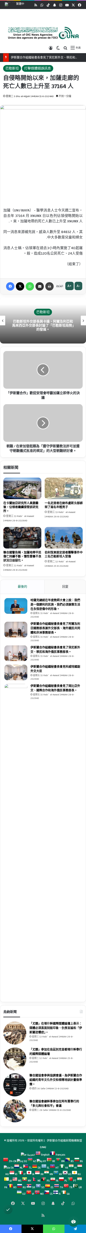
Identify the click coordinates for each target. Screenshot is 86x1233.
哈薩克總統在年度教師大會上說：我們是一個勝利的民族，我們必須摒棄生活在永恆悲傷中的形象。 (55, 604)
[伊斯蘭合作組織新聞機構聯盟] (42, 33)
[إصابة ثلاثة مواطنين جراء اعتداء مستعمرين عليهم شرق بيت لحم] (64, 538)
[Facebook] (10, 286)
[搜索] (65, 48)
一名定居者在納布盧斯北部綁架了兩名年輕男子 (64, 505)
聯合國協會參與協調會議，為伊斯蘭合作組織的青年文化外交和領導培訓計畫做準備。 (55, 1080)
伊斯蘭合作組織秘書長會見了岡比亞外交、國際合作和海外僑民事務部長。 (55, 688)
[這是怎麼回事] (30, 286)
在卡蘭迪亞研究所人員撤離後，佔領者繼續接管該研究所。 (20, 507)
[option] (42, 33)
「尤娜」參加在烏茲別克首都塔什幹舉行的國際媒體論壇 (55, 1052)
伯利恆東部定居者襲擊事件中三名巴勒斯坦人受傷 (64, 554)
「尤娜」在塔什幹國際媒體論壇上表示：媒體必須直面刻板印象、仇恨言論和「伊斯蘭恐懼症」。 (55, 1028)
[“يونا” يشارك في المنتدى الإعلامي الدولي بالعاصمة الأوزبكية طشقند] (14, 1058)
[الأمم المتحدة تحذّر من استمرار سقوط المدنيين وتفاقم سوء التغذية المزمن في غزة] (22, 538)
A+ (69, 285)
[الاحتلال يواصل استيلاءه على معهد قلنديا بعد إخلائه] (22, 488)
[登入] (51, 48)
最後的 (22, 587)
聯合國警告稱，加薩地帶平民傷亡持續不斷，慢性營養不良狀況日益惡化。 (22, 556)
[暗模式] (58, 48)
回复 (65, 587)
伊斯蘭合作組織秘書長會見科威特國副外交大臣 (55, 669)
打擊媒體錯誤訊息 (37, 68)
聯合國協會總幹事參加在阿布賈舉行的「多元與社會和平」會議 (54, 1104)
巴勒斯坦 (12, 68)
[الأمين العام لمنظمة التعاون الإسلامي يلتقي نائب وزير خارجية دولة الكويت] (15, 672)
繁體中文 (14, 5)
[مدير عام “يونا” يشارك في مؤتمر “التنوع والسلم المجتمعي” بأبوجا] (14, 1110)
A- (78, 285)
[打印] (49, 286)
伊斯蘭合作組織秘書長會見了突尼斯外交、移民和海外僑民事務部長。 (55, 650)
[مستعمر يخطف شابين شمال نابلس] (64, 488)
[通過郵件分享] (39, 286)
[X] (20, 286)
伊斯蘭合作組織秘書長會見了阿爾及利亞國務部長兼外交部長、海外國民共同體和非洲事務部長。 (55, 628)
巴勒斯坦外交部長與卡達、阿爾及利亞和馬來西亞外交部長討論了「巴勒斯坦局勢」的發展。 (43, 325)
